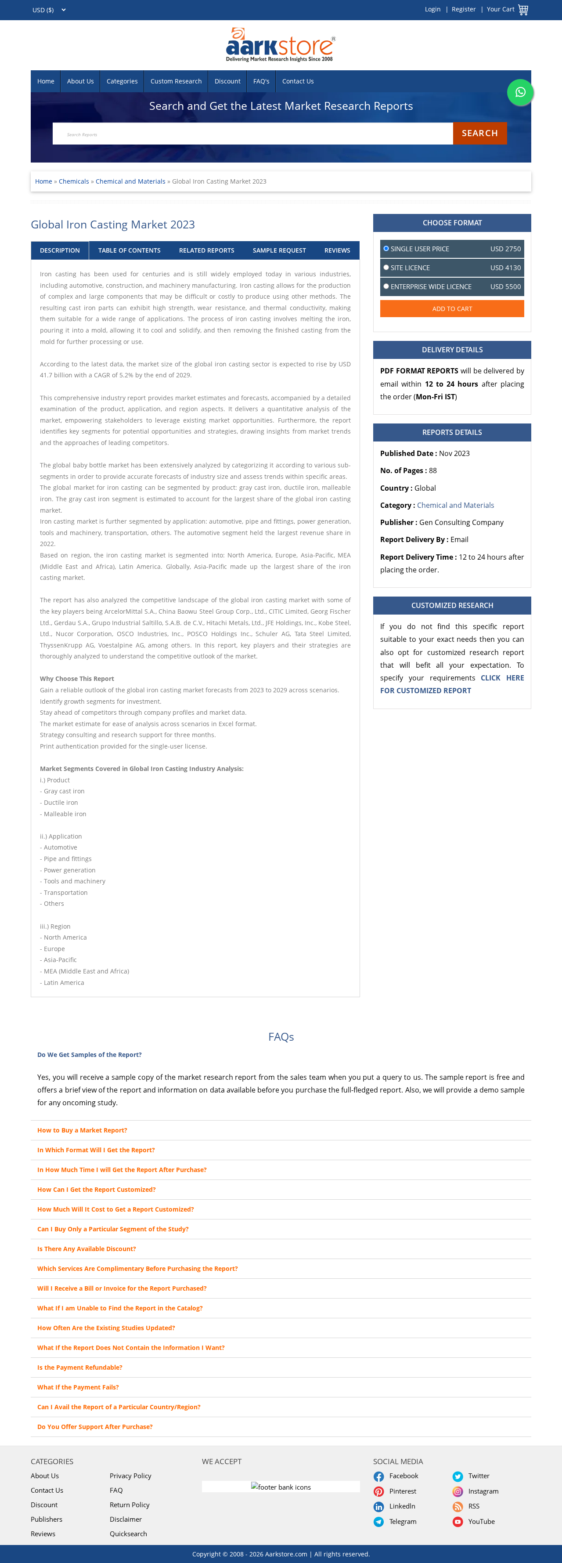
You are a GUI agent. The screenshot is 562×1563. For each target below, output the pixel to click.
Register (464, 9)
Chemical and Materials (131, 181)
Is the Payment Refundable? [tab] (79, 1367)
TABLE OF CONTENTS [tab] (129, 250)
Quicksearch (128, 1533)
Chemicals (75, 181)
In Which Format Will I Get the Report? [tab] (96, 1150)
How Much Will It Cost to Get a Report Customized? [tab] (115, 1209)
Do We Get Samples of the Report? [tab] (89, 1054)
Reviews (43, 1533)
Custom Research (176, 81)
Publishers (46, 1519)
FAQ (116, 1490)
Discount (228, 81)
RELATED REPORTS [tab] (206, 250)
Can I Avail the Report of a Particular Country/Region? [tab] (119, 1407)
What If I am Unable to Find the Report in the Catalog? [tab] (120, 1308)
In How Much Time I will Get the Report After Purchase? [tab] (122, 1169)
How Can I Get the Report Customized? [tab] (96, 1189)
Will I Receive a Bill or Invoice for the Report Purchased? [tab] (122, 1288)
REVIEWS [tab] (337, 250)
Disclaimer (126, 1519)
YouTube (480, 1521)
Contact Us (298, 81)
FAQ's (261, 81)
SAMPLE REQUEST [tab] (279, 250)
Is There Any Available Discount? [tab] (86, 1249)
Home (45, 81)
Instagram (482, 1491)
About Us (80, 81)
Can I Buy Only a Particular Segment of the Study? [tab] (113, 1229)
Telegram (401, 1521)
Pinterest (401, 1491)
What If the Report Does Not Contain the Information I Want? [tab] (131, 1347)
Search (480, 133)
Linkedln (400, 1505)
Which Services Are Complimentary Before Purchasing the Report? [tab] (137, 1268)
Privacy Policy (130, 1475)
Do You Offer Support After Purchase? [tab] (95, 1426)
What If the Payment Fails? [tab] (78, 1387)
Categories (122, 81)
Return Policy (130, 1504)
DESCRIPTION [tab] (60, 250)
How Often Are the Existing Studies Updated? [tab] (106, 1328)
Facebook (402, 1475)
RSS (472, 1505)
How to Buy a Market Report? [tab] (82, 1130)
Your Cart (501, 9)
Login (433, 9)
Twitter (477, 1475)
